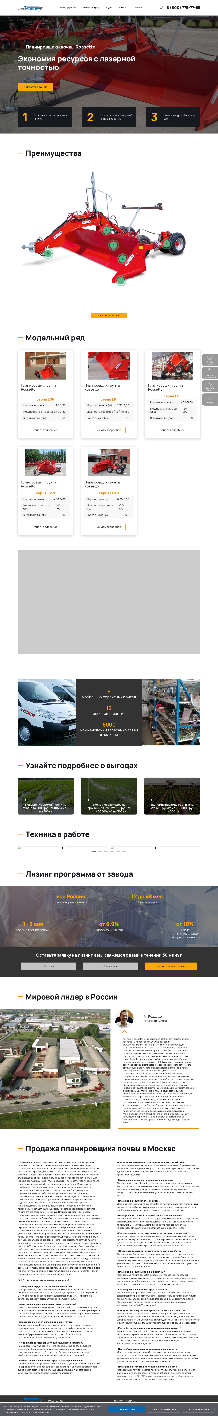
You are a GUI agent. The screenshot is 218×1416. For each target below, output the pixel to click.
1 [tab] (94, 851)
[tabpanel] (62, 847)
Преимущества (68, 7)
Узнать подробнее (45, 430)
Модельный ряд (91, 7)
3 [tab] (106, 851)
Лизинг (122, 7)
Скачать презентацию (109, 315)
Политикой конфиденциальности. (36, 1412)
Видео (109, 7)
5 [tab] (118, 851)
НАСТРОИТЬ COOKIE (198, 1409)
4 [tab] (112, 851)
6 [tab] (124, 851)
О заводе (137, 7)
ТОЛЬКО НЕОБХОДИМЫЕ (163, 1409)
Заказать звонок (35, 87)
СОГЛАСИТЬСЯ (126, 1409)
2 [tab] (100, 851)
